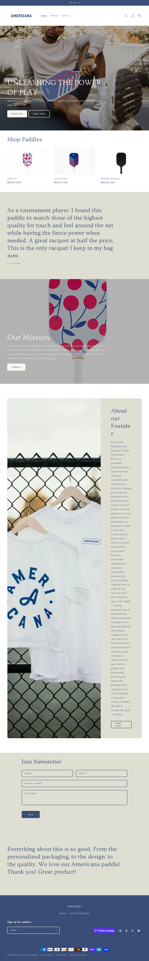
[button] (126, 16)
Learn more (39, 114)
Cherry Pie (12, 179)
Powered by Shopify (30, 955)
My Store (18, 955)
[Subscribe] (56, 930)
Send (30, 814)
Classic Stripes (60, 179)
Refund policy (61, 955)
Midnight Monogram (110, 179)
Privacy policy (47, 955)
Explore (16, 367)
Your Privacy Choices (79, 913)
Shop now (17, 114)
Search (62, 913)
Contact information (78, 955)
